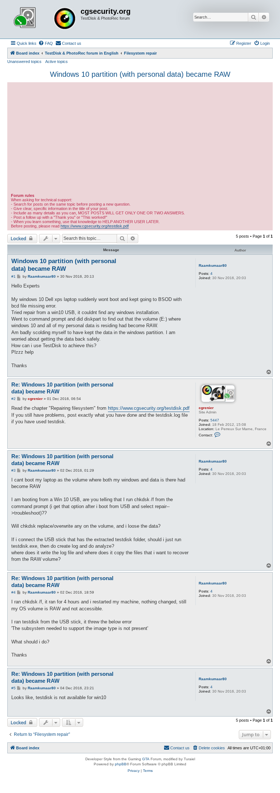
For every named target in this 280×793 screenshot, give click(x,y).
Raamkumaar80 (213, 265)
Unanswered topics (24, 61)
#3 (13, 470)
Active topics (56, 61)
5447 (214, 420)
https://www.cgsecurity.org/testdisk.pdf (95, 226)
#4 (13, 592)
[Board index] (45, 19)
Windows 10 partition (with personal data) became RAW (140, 74)
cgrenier (206, 408)
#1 (13, 276)
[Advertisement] (140, 139)
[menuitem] (45, 43)
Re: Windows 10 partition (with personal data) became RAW (62, 387)
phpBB (121, 764)
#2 (13, 399)
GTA (145, 759)
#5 (13, 688)
